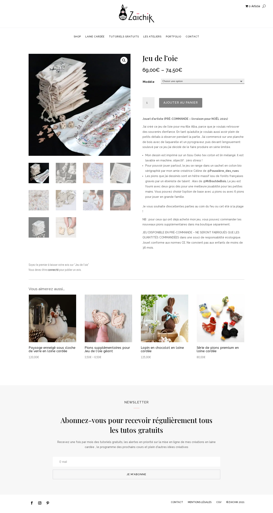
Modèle (148, 82)
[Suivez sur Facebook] (32, 503)
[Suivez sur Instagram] (40, 503)
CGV (218, 502)
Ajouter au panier (180, 102)
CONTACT (177, 502)
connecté (53, 270)
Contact (192, 36)
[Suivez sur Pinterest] (48, 503)
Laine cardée (95, 36)
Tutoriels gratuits (124, 36)
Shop (77, 36)
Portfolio (173, 36)
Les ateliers (152, 36)
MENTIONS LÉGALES (199, 502)
